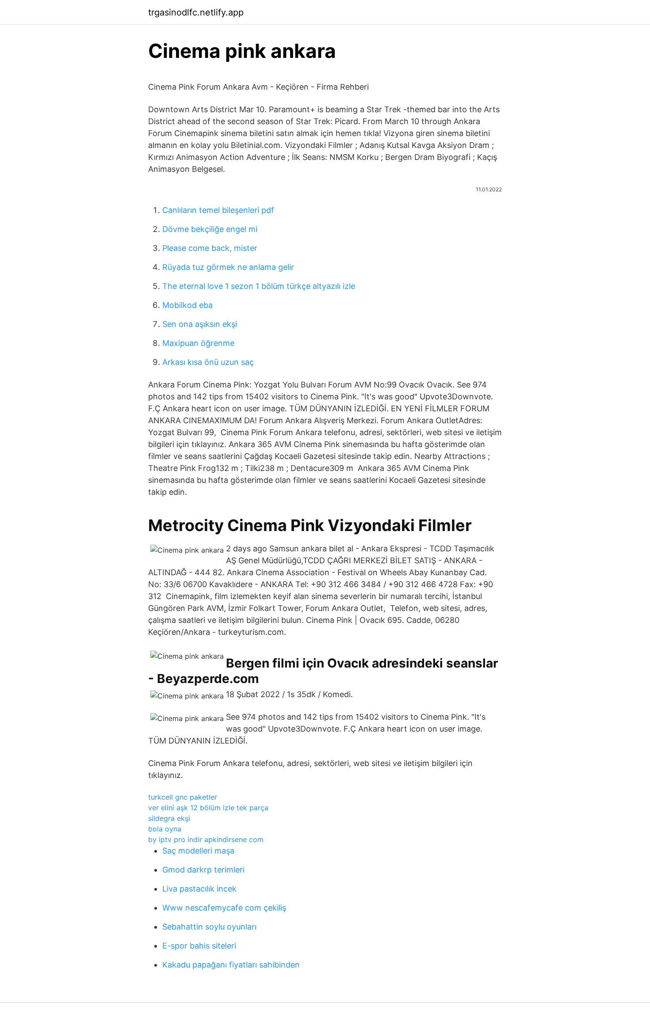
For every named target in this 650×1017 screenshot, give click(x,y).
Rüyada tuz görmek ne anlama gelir (228, 267)
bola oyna (164, 828)
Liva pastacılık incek (199, 888)
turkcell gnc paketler (182, 797)
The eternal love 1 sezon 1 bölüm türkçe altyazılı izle (258, 286)
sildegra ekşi (169, 818)
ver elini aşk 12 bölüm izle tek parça (208, 807)
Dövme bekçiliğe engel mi (209, 229)
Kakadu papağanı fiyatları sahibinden (231, 964)
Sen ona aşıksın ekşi (199, 324)
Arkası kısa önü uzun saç (208, 362)
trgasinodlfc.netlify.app (196, 12)
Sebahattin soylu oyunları (209, 926)
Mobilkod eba (187, 305)
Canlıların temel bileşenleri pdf (218, 210)
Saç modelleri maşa (198, 850)
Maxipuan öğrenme (198, 343)
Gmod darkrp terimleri (203, 869)
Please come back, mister (209, 248)
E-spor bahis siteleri (199, 945)
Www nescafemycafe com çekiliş (224, 907)
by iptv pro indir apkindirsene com (206, 839)
